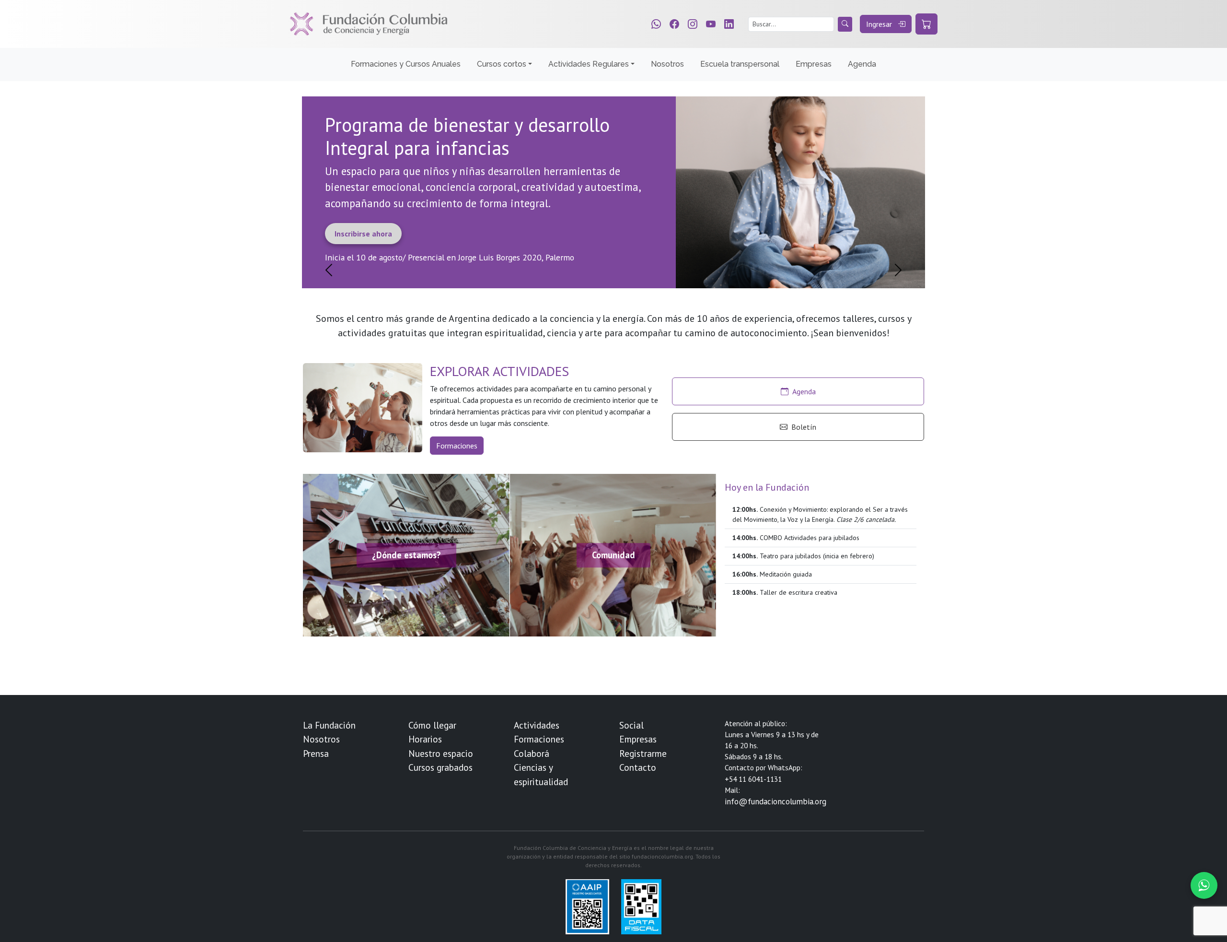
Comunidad (613, 555)
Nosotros (667, 64)
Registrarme (643, 753)
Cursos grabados (440, 767)
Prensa (316, 753)
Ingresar (880, 24)
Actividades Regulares (588, 64)
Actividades (536, 725)
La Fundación (329, 725)
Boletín (803, 427)
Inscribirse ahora (363, 233)
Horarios (425, 739)
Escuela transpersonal (739, 64)
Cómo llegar (432, 725)
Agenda (862, 64)
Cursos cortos (501, 64)
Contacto (637, 767)
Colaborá (531, 753)
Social (631, 725)
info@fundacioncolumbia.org (775, 801)
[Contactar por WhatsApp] (1204, 885)
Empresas (814, 64)
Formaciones (456, 445)
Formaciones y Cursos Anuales (406, 64)
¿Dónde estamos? (406, 555)
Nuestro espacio (440, 753)
